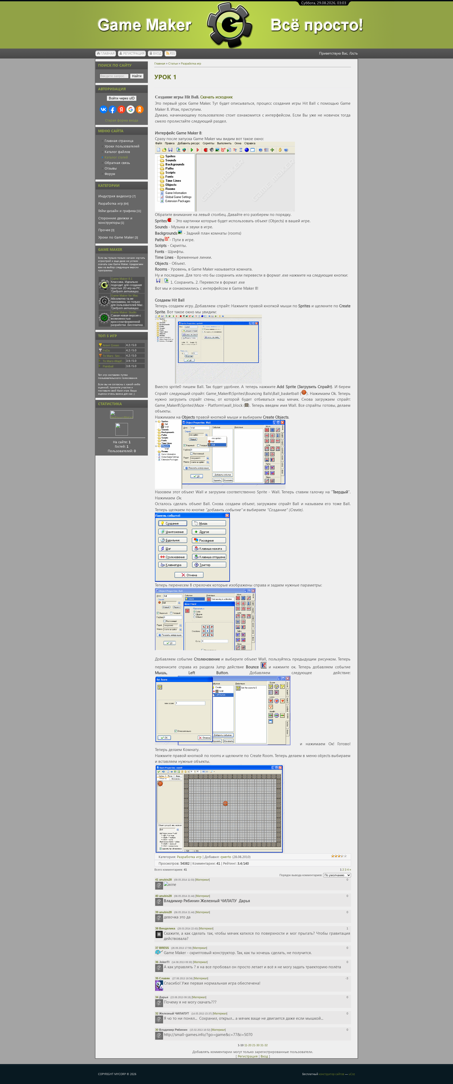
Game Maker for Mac (124, 295)
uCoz (352, 1074)
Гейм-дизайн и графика (117, 210)
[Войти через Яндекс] (121, 109)
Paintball (108, 366)
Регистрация (133, 53)
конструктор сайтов (331, 1074)
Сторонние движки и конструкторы (115, 220)
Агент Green (111, 345)
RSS (172, 53)
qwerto (225, 856)
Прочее (104, 230)
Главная (108, 53)
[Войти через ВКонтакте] (103, 109)
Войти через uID (121, 98)
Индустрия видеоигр (115, 196)
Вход (157, 53)
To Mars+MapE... (114, 361)
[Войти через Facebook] (112, 109)
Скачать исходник (216, 96)
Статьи (173, 63)
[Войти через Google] (130, 109)
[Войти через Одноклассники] (140, 109)
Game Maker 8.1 (121, 278)
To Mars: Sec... (112, 355)
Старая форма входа (121, 120)
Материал (202, 879)
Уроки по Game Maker (116, 237)
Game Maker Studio (123, 312)
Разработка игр (110, 203)
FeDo (106, 350)
